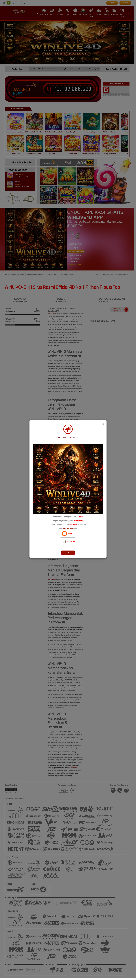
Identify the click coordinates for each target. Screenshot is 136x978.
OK (68, 552)
